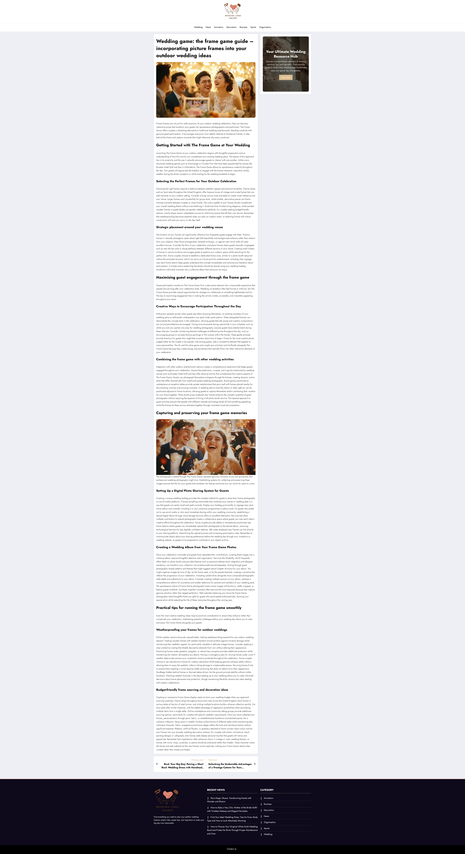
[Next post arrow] (255, 764)
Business (243, 27)
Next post (212, 760)
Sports (253, 27)
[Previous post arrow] (157, 764)
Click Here (286, 77)
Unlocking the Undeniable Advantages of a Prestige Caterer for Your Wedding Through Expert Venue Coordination (230, 765)
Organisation (265, 27)
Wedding (198, 27)
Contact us (231, 848)
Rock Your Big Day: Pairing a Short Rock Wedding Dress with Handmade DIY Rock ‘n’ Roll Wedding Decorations (182, 765)
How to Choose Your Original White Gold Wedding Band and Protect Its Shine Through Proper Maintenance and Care (232, 830)
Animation (218, 27)
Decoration (231, 27)
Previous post (197, 760)
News (208, 27)
